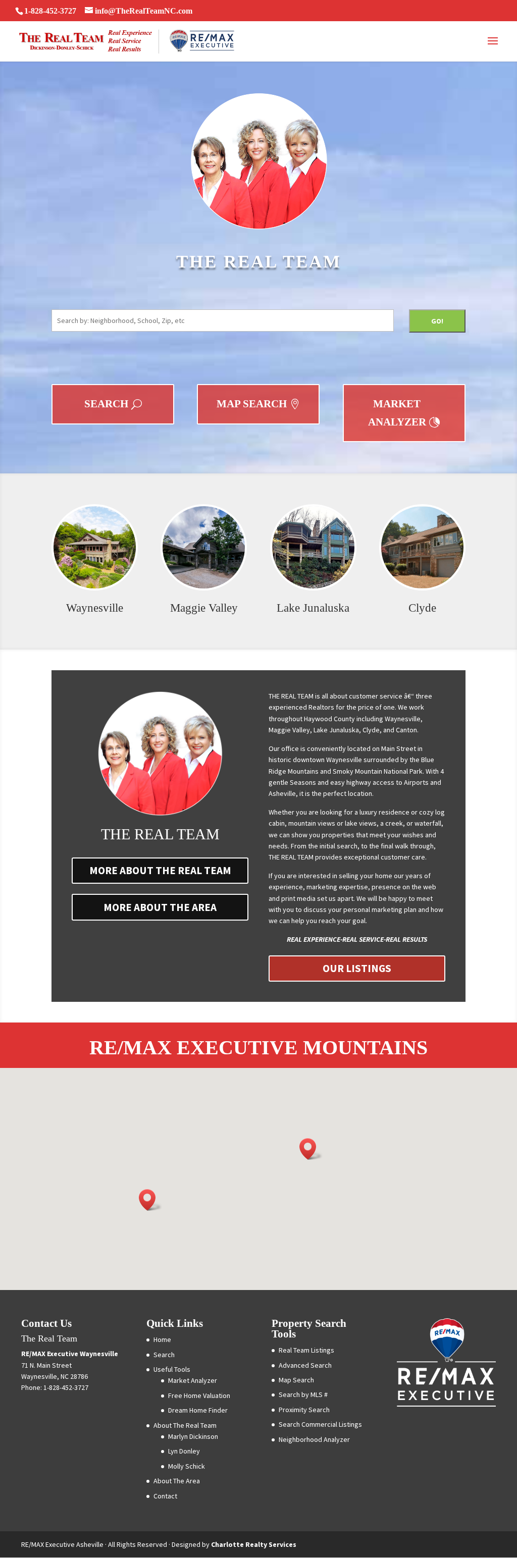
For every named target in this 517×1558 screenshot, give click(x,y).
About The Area (176, 1480)
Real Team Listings (306, 1350)
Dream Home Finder (198, 1410)
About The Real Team (185, 1425)
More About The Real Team (160, 870)
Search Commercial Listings (320, 1424)
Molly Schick (186, 1466)
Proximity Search (304, 1409)
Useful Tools (171, 1369)
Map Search (252, 404)
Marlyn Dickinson (193, 1436)
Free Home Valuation (199, 1395)
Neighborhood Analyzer (314, 1439)
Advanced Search (305, 1365)
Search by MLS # (303, 1394)
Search (106, 404)
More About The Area (160, 907)
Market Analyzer (397, 413)
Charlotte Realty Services (253, 1544)
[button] (311, 1149)
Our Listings (357, 968)
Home (162, 1339)
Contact (165, 1495)
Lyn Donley (184, 1451)
